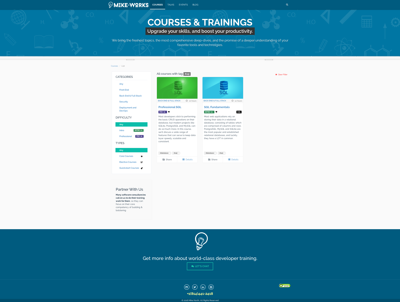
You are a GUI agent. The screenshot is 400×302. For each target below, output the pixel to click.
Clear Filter (282, 74)
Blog (195, 4)
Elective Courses (127, 162)
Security (123, 101)
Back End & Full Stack (130, 95)
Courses (157, 4)
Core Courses (126, 156)
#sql (175, 153)
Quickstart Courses (129, 168)
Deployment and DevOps (127, 109)
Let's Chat (201, 266)
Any (121, 84)
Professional (129, 136)
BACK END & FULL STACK (169, 101)
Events (183, 4)
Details (189, 159)
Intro (129, 130)
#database (164, 153)
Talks (171, 4)
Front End (124, 90)
